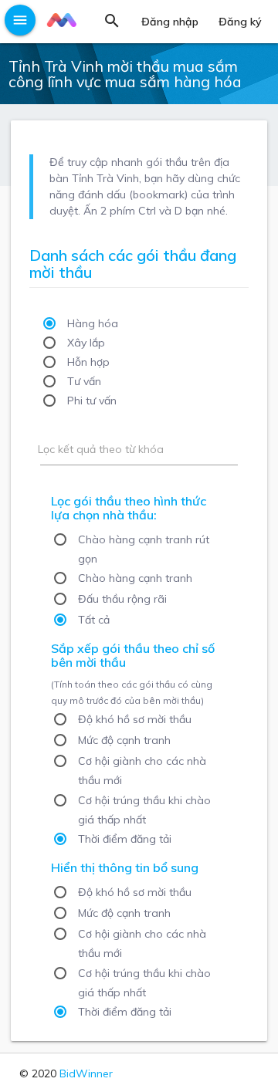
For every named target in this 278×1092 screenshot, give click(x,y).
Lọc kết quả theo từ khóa (101, 449)
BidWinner (86, 1073)
